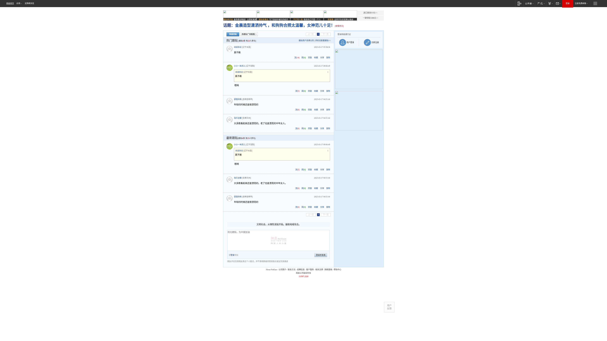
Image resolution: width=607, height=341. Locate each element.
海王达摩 (238, 118)
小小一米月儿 (239, 66)
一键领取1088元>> (370, 18)
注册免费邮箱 (580, 3)
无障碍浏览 (29, 3)
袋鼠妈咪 (238, 99)
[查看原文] (339, 26)
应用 (18, 3)
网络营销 (328, 270)
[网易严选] (540, 3)
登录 (568, 3)
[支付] (550, 3)
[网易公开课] (529, 3)
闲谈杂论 (238, 47)
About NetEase (271, 270)
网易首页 (10, 3)
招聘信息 (301, 270)
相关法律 (319, 270)
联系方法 (291, 270)
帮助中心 (337, 270)
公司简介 (282, 270)
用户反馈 (389, 307)
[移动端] (519, 3)
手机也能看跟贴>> (323, 40)
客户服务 (310, 270)
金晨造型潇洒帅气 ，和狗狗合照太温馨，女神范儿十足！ (285, 25)
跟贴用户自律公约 (306, 40)
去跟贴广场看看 (248, 34)
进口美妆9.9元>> (370, 13)
